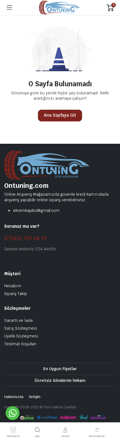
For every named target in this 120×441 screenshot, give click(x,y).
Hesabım (12, 285)
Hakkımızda (13, 396)
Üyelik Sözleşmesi (21, 336)
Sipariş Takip (15, 293)
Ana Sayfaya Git (60, 115)
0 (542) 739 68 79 (25, 238)
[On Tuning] (59, 8)
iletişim (35, 396)
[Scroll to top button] (111, 415)
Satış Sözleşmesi (20, 328)
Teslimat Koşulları (20, 343)
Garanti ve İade (18, 320)
